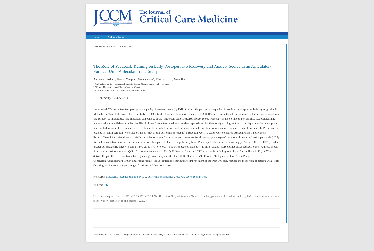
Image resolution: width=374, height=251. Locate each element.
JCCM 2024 (132, 196)
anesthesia (111, 176)
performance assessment (161, 176)
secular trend (200, 176)
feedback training (128, 176)
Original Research (180, 196)
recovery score (184, 176)
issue (122, 196)
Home (96, 37)
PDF (106, 185)
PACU (142, 176)
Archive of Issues (116, 37)
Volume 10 (196, 196)
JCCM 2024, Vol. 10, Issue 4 (155, 196)
